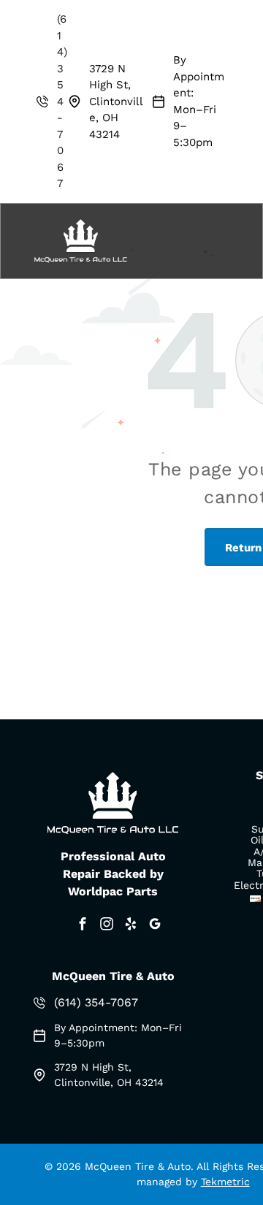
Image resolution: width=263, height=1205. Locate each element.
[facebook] (82, 926)
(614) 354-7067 (62, 101)
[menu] (241, 73)
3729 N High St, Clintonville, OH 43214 (116, 101)
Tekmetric (225, 1181)
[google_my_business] (155, 926)
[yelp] (131, 926)
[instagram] (106, 926)
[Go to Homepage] (81, 222)
